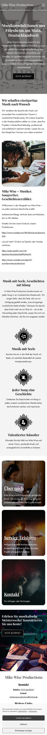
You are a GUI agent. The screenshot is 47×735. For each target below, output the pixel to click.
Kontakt (11, 594)
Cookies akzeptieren (23, 718)
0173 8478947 (23, 76)
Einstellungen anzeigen (23, 731)
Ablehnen (23, 724)
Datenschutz (22, 711)
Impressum (33, 711)
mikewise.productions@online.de (24, 697)
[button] (43, 5)
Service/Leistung (20, 537)
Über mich (14, 488)
